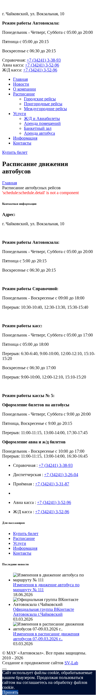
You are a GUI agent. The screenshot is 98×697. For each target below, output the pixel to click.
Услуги (19, 113)
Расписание (24, 94)
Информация (25, 138)
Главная (20, 79)
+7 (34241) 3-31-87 (52, 484)
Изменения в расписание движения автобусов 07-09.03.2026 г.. (46, 636)
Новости (21, 84)
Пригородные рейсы (43, 103)
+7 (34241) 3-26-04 (61, 474)
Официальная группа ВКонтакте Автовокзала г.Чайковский (43, 612)
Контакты (22, 143)
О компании (24, 89)
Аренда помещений (42, 123)
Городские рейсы (40, 99)
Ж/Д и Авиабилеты (42, 118)
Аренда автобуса (39, 133)
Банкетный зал (37, 128)
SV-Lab (71, 662)
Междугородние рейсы (45, 108)
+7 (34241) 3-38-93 (44, 60)
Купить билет (14, 152)
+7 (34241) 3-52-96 (42, 65)
